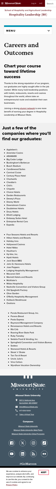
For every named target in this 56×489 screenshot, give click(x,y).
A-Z (40, 3)
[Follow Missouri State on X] (22, 443)
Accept (43, 472)
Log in (33, 3)
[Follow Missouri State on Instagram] (33, 443)
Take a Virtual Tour (26, 414)
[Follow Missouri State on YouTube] (11, 454)
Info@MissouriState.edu (28, 407)
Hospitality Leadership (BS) (28, 14)
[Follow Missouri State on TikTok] (44, 443)
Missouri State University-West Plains (28, 430)
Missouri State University (28, 426)
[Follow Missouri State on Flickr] (44, 454)
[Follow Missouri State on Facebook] (11, 443)
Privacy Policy (11, 485)
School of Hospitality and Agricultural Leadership (28, 10)
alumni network (27, 108)
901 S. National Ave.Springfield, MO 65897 (28, 401)
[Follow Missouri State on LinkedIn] (22, 454)
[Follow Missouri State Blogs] (33, 454)
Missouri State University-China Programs (28, 434)
